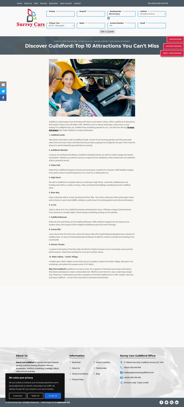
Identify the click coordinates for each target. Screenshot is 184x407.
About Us (28, 3)
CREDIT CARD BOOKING (172, 53)
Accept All (53, 396)
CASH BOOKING (175, 39)
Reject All (35, 396)
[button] (3, 84)
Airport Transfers (103, 362)
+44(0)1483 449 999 (132, 367)
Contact (77, 3)
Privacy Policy (78, 379)
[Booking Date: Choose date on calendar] (108, 18)
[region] (35, 387)
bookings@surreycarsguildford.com (139, 372)
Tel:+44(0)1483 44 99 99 (158, 3)
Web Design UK (48, 402)
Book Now (53, 3)
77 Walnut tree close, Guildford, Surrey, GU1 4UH (144, 362)
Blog (98, 374)
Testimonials (101, 368)
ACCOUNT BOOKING (174, 46)
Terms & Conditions (80, 374)
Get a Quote (107, 31)
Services (43, 3)
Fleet (36, 3)
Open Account (66, 3)
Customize (17, 396)
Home (19, 3)
